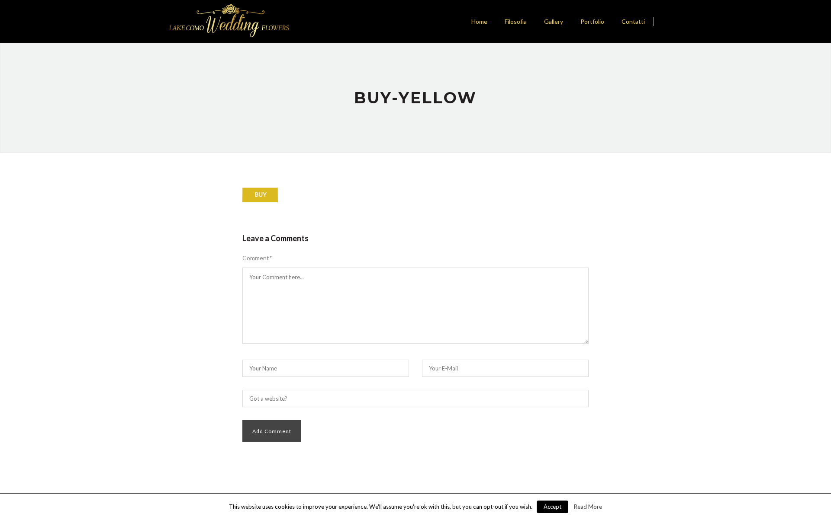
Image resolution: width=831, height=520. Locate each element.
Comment (257, 258)
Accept (552, 506)
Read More (588, 506)
